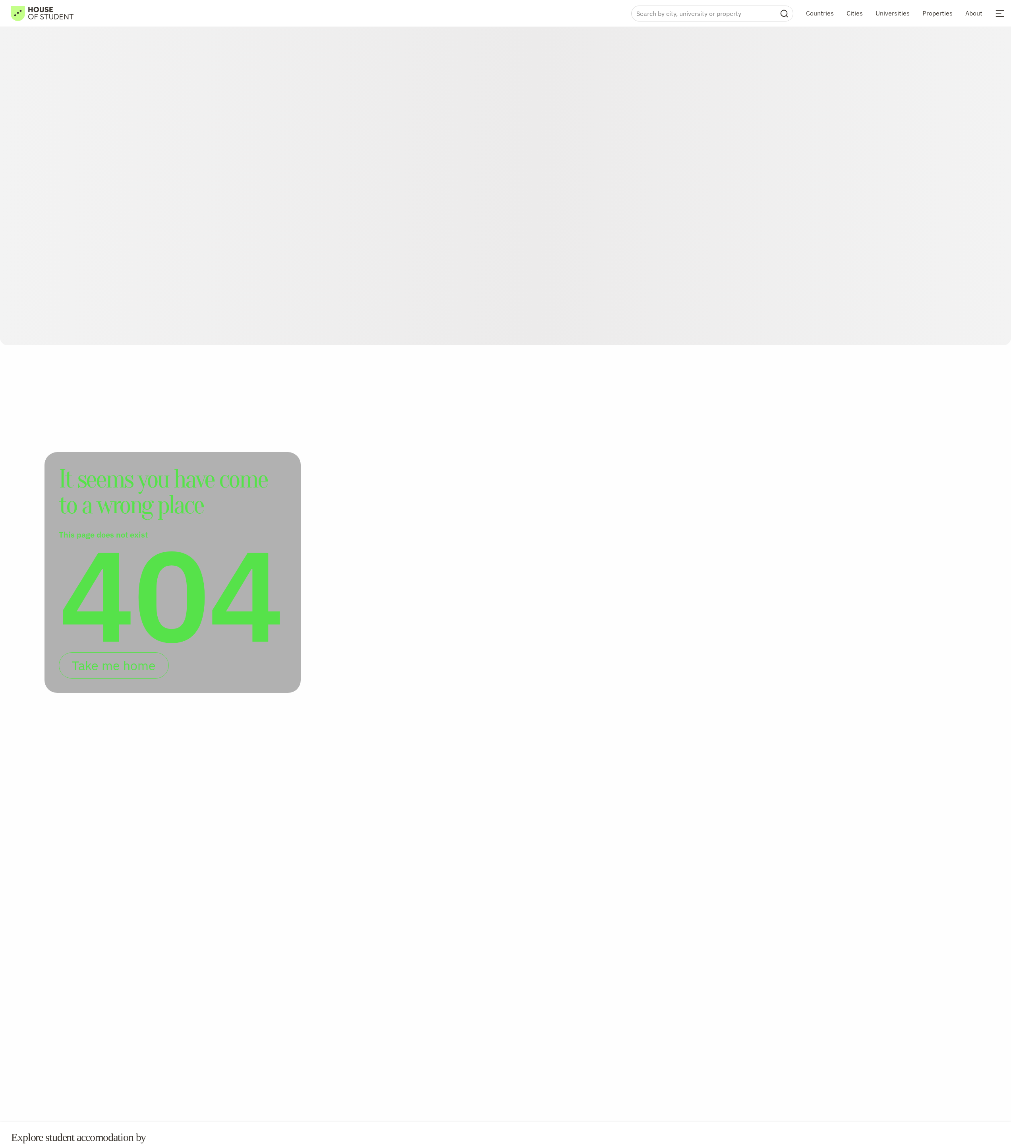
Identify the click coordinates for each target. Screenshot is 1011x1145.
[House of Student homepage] (42, 13)
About (973, 13)
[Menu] (1000, 13)
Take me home (114, 665)
